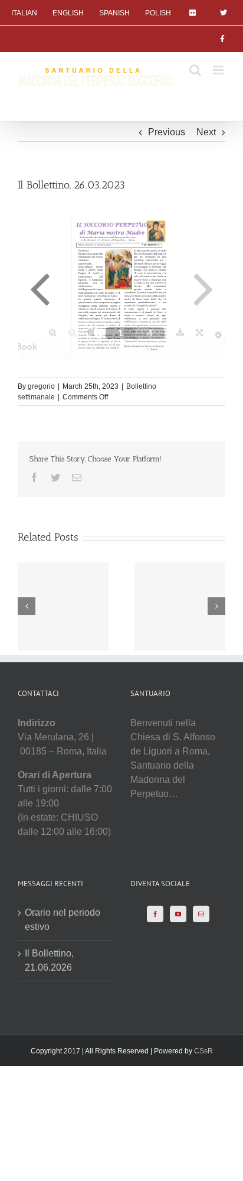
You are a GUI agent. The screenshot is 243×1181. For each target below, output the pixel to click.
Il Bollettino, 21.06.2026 (49, 960)
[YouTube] (178, 914)
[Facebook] (155, 914)
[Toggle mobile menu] (219, 70)
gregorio (41, 386)
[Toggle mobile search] (195, 70)
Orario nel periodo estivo (62, 919)
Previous (166, 132)
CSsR (203, 1051)
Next (206, 132)
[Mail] (201, 914)
